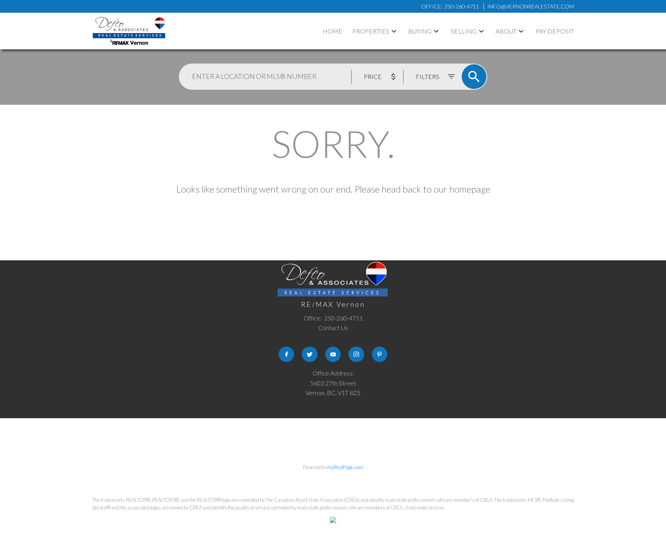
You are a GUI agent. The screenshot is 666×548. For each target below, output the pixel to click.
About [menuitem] (506, 31)
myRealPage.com (345, 467)
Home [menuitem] (332, 31)
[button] (286, 354)
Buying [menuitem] (420, 31)
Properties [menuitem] (370, 31)
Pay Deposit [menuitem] (555, 31)
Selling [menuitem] (464, 31)
